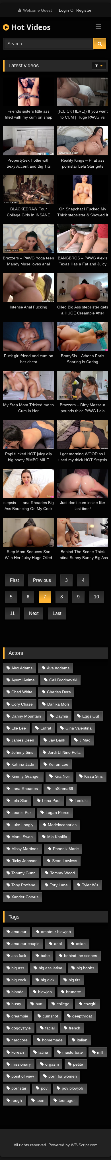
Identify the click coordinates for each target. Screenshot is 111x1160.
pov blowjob (72, 1088)
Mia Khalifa (57, 836)
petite (78, 1064)
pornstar (18, 1088)
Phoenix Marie (66, 848)
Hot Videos (30, 27)
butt (39, 1003)
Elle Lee (18, 728)
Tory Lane (59, 885)
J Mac (84, 740)
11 (12, 613)
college (63, 1003)
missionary (21, 1064)
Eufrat (45, 728)
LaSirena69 (62, 788)
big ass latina (50, 968)
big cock (18, 980)
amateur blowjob (56, 931)
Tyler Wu (90, 885)
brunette (73, 992)
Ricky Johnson (24, 860)
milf (100, 1052)
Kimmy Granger (25, 776)
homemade (52, 1040)
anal (58, 943)
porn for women (62, 1076)
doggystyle (21, 1028)
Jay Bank (57, 740)
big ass (17, 968)
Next (33, 613)
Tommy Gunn (23, 873)
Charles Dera (59, 692)
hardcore (19, 1040)
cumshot (50, 1016)
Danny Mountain (26, 716)
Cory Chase (22, 704)
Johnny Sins (22, 752)
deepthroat (82, 1016)
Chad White (21, 692)
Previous (42, 580)
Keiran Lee (58, 764)
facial (50, 1028)
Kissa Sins (93, 776)
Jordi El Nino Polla (64, 752)
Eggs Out (90, 716)
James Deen (22, 740)
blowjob (45, 992)
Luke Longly (22, 824)
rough (16, 1100)
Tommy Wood (62, 873)
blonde (17, 992)
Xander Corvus (24, 897)
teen (40, 1100)
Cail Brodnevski (63, 680)
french (74, 1028)
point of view (22, 1076)
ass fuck (18, 955)
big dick (47, 980)
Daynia (62, 716)
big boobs (85, 968)
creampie (19, 1016)
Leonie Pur (21, 812)
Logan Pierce (57, 812)
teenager (67, 1100)
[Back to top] (93, 1143)
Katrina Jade (22, 764)
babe (45, 955)
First (14, 580)
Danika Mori (58, 704)
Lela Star (19, 800)
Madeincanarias (62, 824)
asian (81, 943)
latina (43, 1052)
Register (83, 10)
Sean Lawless (64, 860)
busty (16, 1003)
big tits (74, 980)
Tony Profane (23, 885)
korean (17, 1052)
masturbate (72, 1052)
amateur (18, 931)
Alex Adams (21, 668)
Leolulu (81, 800)
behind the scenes (80, 955)
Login (64, 10)
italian (82, 1040)
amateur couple (25, 943)
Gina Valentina (78, 728)
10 (96, 596)
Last (57, 613)
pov (44, 1088)
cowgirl (90, 1003)
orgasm (52, 1064)
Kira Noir (62, 776)
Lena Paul (51, 800)
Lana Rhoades (24, 788)
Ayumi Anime (23, 680)
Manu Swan (22, 836)
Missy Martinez (24, 848)
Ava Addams (58, 668)
